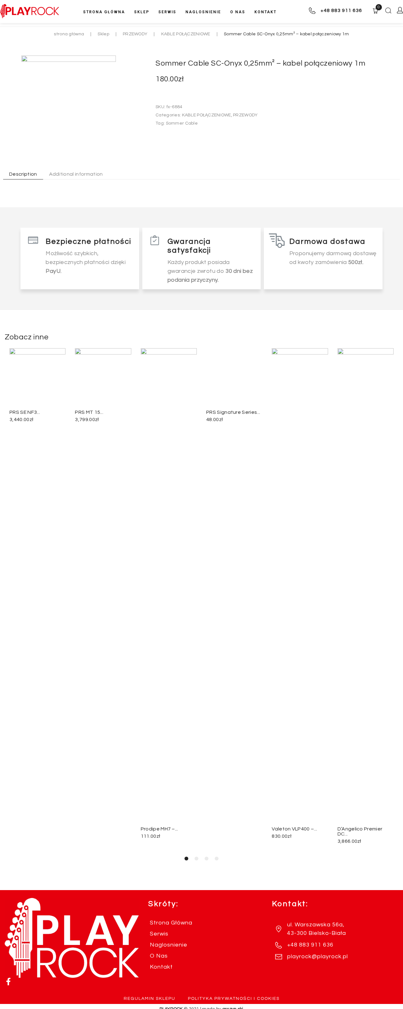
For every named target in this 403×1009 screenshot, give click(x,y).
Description (23, 174)
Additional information (76, 174)
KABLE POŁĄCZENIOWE (185, 34)
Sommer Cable (182, 123)
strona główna (69, 34)
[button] (186, 858)
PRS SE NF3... (24, 412)
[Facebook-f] (8, 981)
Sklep (103, 34)
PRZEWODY (135, 34)
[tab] (20, 174)
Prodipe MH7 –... (159, 828)
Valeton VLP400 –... (294, 828)
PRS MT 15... (89, 412)
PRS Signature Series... (233, 828)
